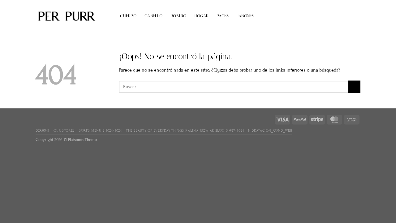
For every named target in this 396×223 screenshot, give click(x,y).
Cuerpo (128, 16)
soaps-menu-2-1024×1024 (100, 130)
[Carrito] (357, 16)
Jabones (245, 16)
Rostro (178, 16)
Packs (223, 16)
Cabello (153, 16)
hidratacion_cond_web (270, 130)
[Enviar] (354, 87)
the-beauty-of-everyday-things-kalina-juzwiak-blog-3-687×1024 (185, 130)
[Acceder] (338, 16)
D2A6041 (42, 130)
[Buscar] (109, 16)
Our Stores (64, 130)
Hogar (202, 16)
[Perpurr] (66, 16)
